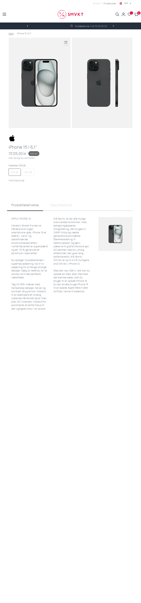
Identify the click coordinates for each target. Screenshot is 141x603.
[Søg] (117, 14)
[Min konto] (123, 14)
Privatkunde (110, 3)
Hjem (11, 33)
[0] (135, 14)
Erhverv (96, 3)
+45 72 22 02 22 (81, 26)
